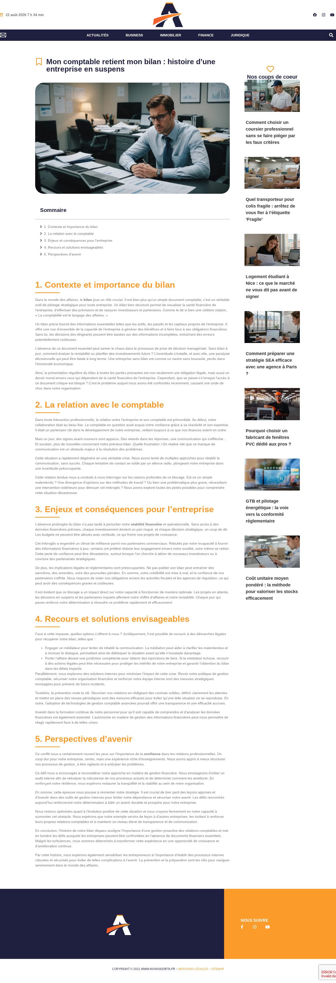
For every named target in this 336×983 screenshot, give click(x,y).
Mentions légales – (194, 969)
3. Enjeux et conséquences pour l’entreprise (78, 240)
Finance (206, 35)
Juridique (240, 35)
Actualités (97, 35)
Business (134, 35)
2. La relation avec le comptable (69, 234)
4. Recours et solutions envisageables (73, 247)
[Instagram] (323, 14)
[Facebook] (315, 14)
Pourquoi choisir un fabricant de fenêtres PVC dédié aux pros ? (268, 437)
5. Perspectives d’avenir (62, 254)
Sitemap (217, 969)
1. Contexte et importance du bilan (71, 227)
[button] (331, 35)
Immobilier (170, 35)
